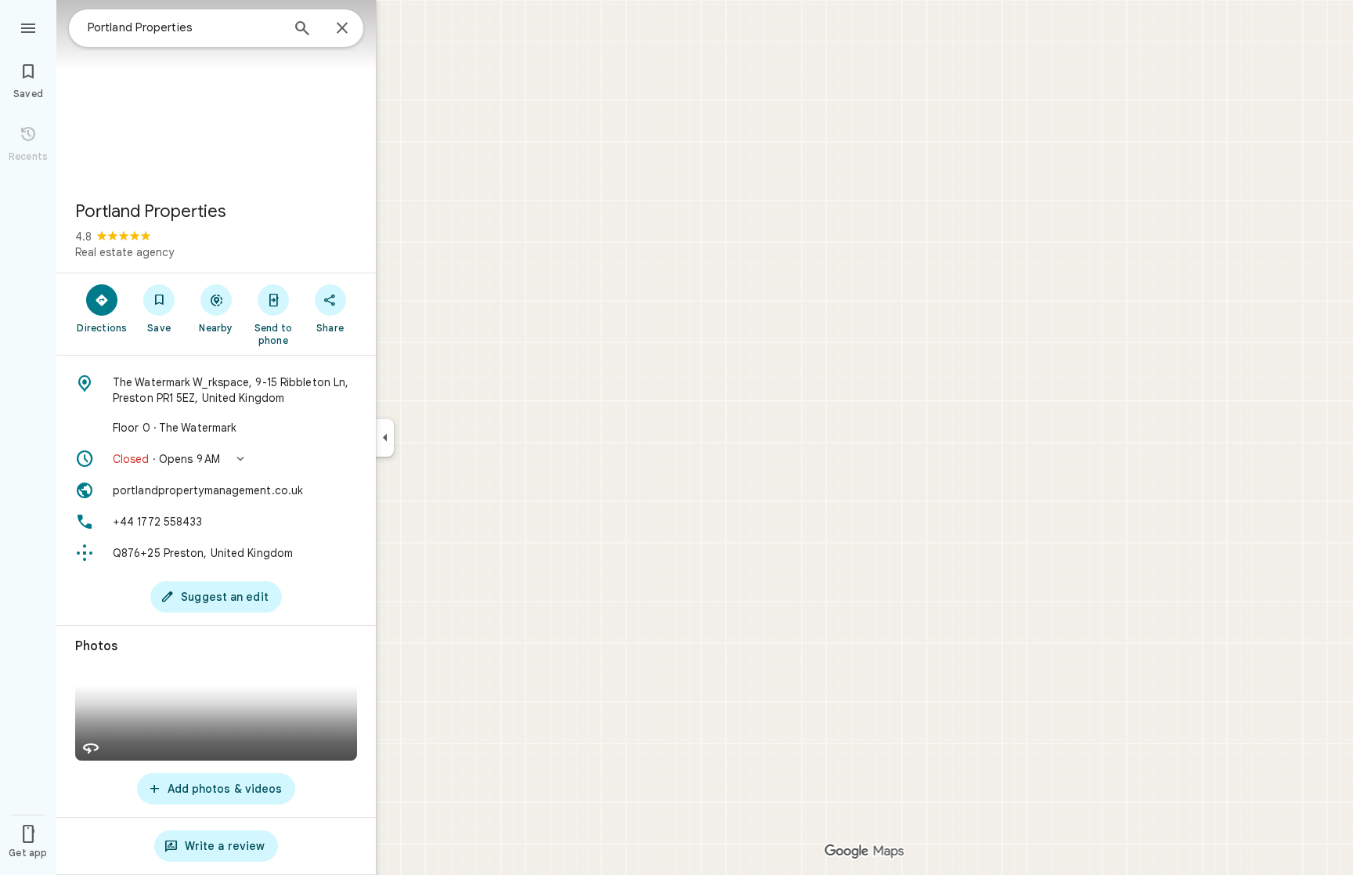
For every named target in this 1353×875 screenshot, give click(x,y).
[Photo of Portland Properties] (216, 94)
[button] (216, 459)
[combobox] (184, 27)
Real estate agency (124, 252)
